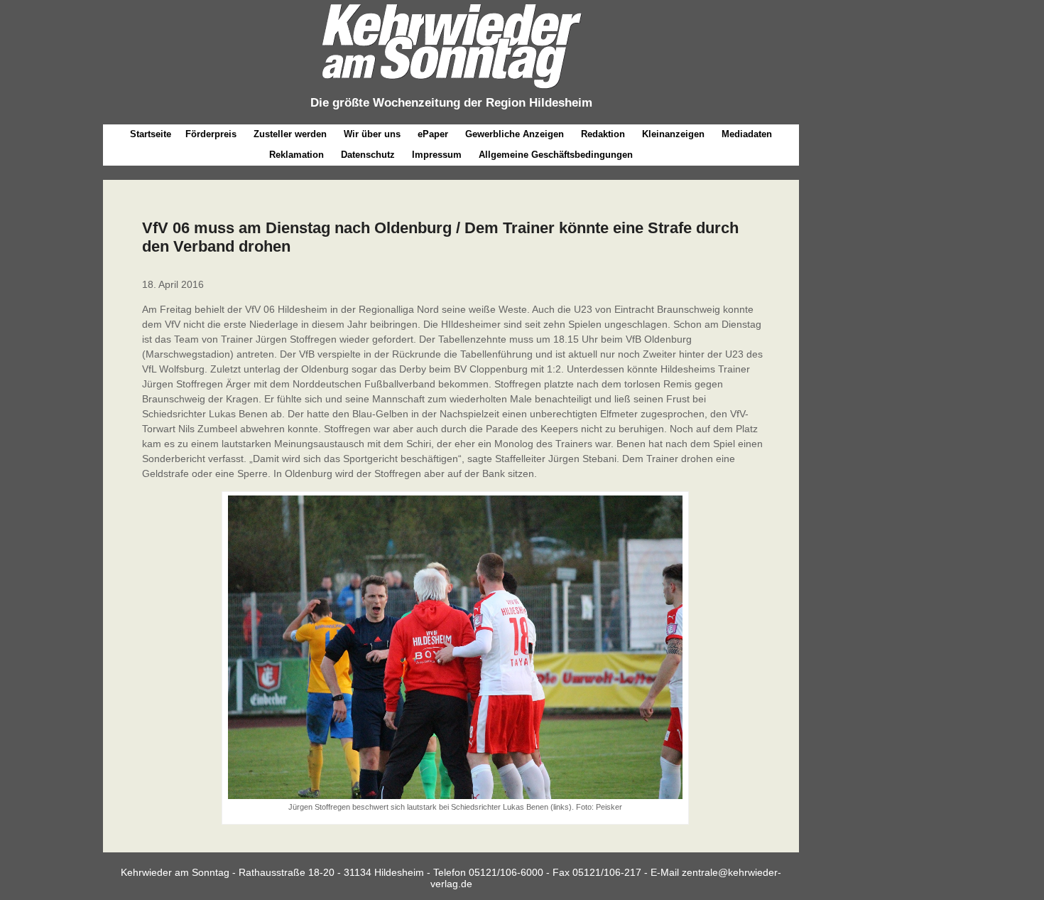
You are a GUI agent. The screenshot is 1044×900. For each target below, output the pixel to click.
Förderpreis (210, 134)
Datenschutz (368, 155)
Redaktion (603, 134)
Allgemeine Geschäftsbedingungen (556, 155)
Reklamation (296, 155)
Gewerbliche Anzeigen (514, 134)
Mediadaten (747, 134)
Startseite (150, 134)
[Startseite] (451, 88)
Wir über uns (372, 134)
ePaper (433, 134)
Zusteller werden (290, 134)
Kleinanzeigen (673, 134)
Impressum (437, 155)
